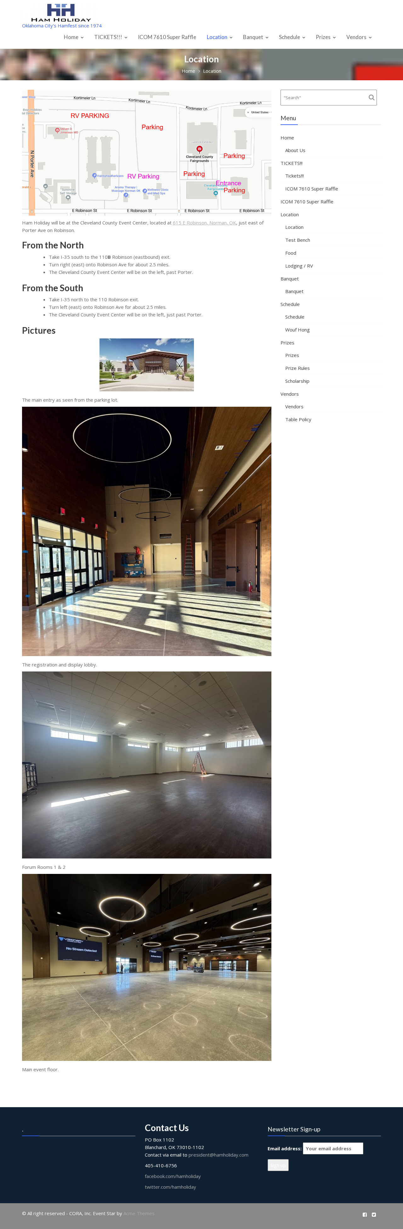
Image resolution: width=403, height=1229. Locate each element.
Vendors (356, 37)
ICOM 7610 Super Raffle (167, 37)
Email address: (285, 1148)
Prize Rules (297, 368)
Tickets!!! (294, 176)
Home (71, 37)
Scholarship (297, 381)
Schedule (289, 37)
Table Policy (298, 419)
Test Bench (297, 240)
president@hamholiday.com (218, 1155)
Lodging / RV (299, 266)
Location (217, 37)
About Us (295, 150)
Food (290, 253)
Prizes (323, 37)
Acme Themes (139, 1213)
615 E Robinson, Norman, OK (204, 222)
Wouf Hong (297, 329)
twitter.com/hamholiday (170, 1187)
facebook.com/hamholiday (173, 1176)
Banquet (253, 37)
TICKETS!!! (108, 37)
